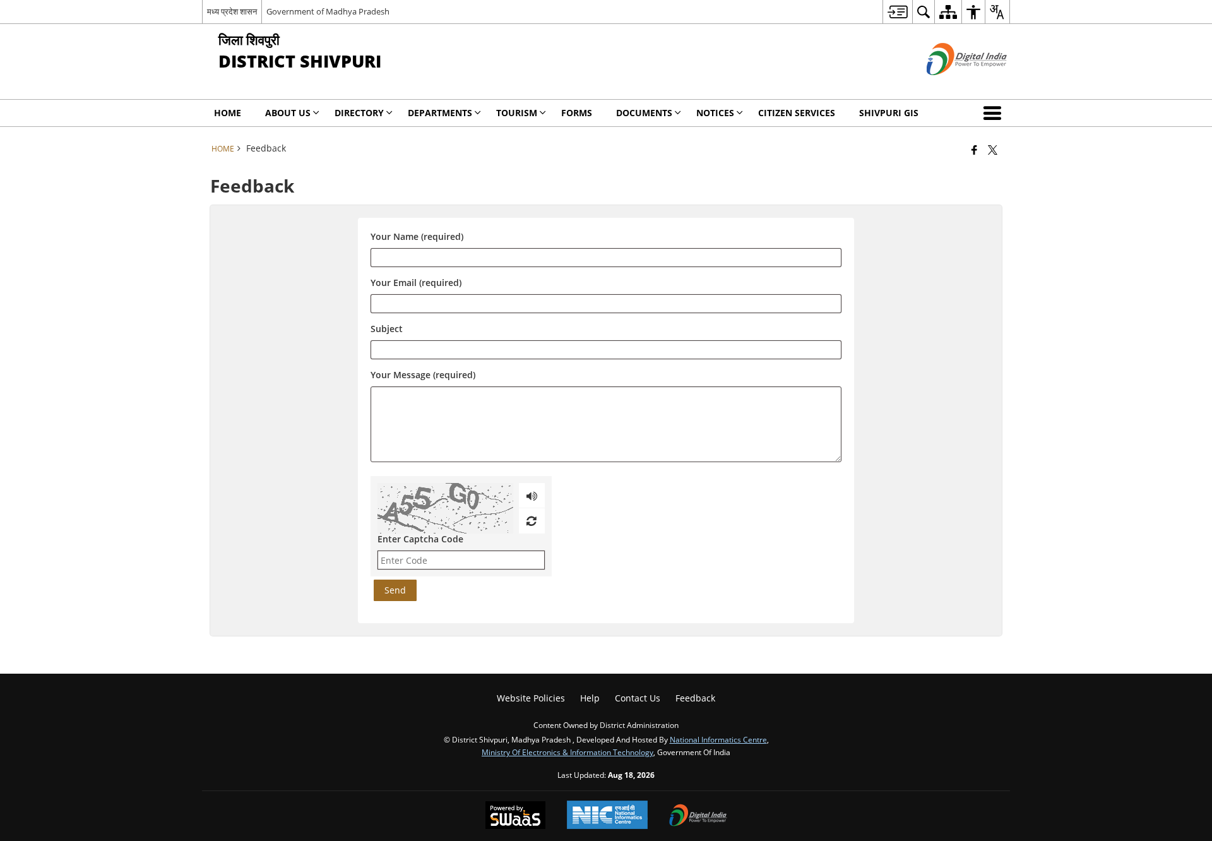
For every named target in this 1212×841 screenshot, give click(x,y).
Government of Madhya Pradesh (327, 11)
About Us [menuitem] (288, 113)
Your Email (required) (416, 283)
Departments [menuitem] (440, 113)
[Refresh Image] (531, 521)
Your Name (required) (417, 236)
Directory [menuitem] (359, 113)
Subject (387, 329)
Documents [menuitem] (644, 113)
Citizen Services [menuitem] (796, 113)
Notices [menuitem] (715, 113)
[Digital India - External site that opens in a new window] (951, 86)
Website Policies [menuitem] (531, 698)
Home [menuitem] (227, 113)
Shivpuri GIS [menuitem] (888, 113)
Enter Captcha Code (420, 539)
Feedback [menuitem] (695, 698)
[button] (995, 113)
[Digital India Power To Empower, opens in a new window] (698, 816)
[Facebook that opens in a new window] (974, 150)
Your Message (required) (423, 375)
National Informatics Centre (718, 739)
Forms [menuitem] (576, 113)
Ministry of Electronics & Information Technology (567, 752)
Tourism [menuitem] (516, 113)
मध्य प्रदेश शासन (232, 11)
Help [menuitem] (590, 698)
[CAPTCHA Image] (445, 508)
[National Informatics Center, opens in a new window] (607, 816)
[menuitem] (897, 11)
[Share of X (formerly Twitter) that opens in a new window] (993, 150)
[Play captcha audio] (532, 495)
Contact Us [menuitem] (637, 698)
